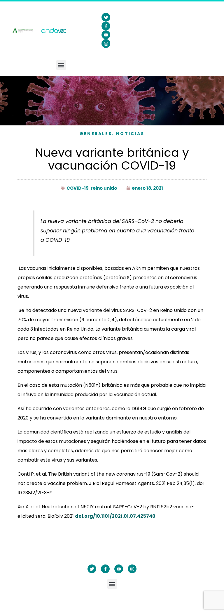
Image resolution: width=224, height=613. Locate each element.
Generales (96, 134)
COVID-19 (77, 188)
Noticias (130, 134)
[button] (61, 65)
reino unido (104, 188)
